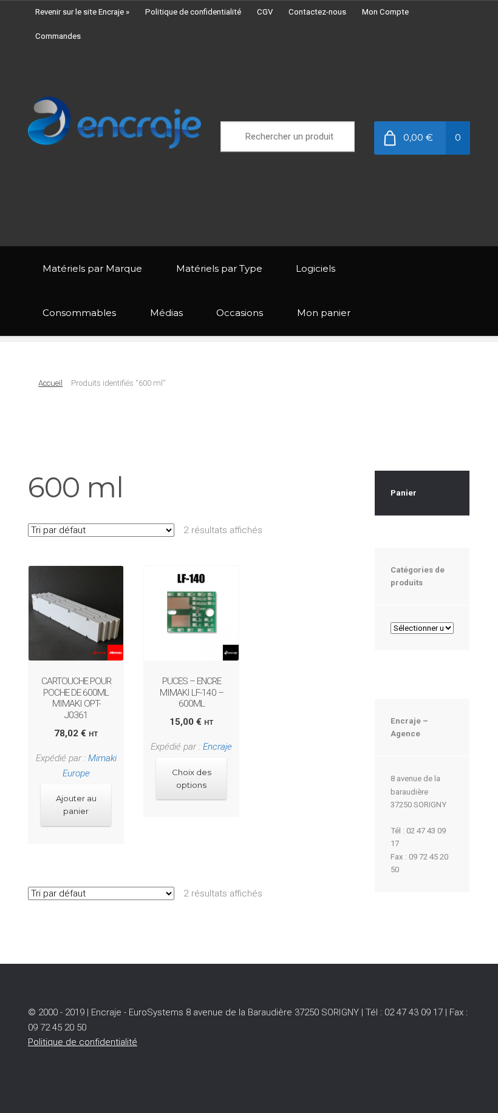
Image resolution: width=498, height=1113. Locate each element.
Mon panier (323, 312)
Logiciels (315, 268)
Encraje (217, 746)
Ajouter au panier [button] (76, 804)
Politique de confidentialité (193, 11)
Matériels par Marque (92, 268)
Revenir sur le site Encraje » (82, 11)
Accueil (50, 383)
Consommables (79, 312)
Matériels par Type (219, 268)
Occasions (239, 312)
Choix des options (191, 778)
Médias (166, 312)
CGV (265, 11)
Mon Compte (385, 11)
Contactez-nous (317, 11)
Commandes (58, 36)
